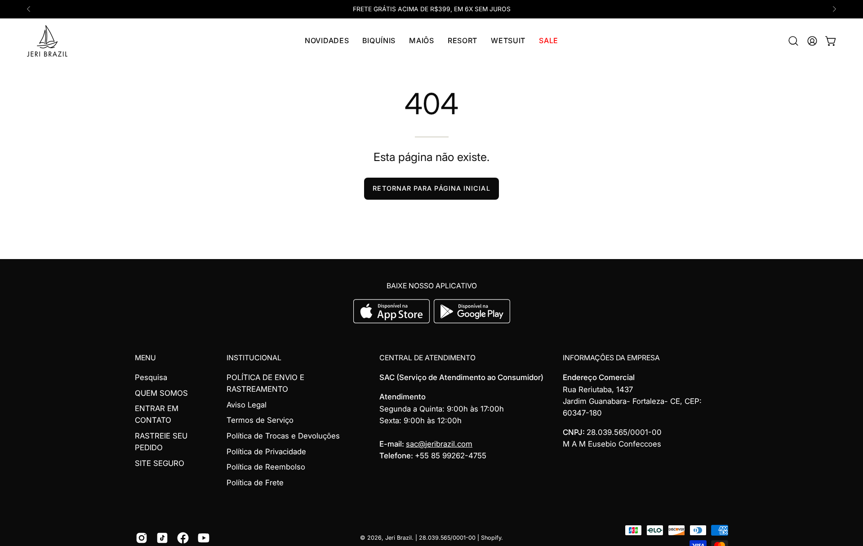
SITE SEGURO (159, 463)
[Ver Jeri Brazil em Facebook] (183, 538)
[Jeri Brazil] (47, 41)
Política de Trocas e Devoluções (283, 435)
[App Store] (392, 320)
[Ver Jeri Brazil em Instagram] (141, 538)
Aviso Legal (247, 404)
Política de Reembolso (266, 467)
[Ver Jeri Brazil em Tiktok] (162, 538)
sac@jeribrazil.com (439, 443)
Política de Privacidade (266, 451)
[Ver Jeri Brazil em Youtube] (203, 538)
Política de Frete (255, 482)
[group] (431, 9)
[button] (379, 40)
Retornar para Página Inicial (431, 188)
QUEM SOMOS (161, 393)
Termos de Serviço (260, 420)
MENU (145, 358)
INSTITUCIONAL (254, 358)
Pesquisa (151, 377)
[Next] (834, 9)
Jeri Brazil (398, 537)
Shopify (491, 537)
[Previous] (29, 9)
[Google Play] (472, 320)
